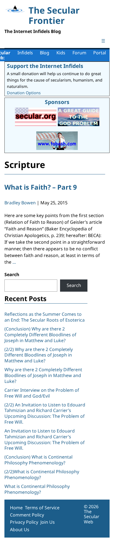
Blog (44, 53)
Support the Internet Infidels (45, 66)
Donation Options (24, 92)
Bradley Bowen (20, 203)
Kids (60, 53)
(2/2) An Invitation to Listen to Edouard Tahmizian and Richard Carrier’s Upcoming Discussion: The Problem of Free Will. (44, 413)
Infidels (25, 53)
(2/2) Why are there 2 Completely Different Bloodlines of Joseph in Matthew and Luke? (38, 355)
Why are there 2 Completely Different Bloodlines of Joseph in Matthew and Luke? (43, 375)
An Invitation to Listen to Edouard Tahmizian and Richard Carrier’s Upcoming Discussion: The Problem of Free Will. (44, 439)
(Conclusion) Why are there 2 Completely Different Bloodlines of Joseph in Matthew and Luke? (40, 334)
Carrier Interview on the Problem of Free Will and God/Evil (41, 393)
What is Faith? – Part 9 (40, 187)
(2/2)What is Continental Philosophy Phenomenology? (41, 474)
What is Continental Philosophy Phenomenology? (37, 489)
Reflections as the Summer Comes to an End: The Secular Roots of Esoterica (44, 317)
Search (11, 274)
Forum (79, 53)
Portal (99, 53)
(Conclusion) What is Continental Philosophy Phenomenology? (38, 460)
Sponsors (57, 102)
